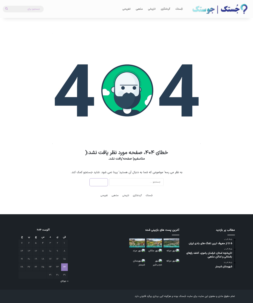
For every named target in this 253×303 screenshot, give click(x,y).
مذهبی (139, 9)
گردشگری (165, 9)
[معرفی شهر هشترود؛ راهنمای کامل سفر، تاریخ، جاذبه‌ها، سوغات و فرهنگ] (154, 243)
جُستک (179, 9)
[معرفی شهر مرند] (137, 253)
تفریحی (126, 9)
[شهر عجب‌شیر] (154, 263)
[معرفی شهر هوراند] (171, 243)
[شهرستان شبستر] (137, 263)
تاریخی (152, 9)
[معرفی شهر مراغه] (171, 263)
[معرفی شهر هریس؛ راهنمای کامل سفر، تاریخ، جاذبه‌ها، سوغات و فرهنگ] (137, 243)
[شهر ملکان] (154, 253)
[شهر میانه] (171, 253)
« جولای (64, 281)
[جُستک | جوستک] (219, 9)
